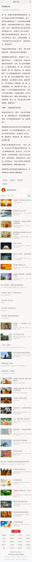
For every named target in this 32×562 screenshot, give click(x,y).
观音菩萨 (20, 538)
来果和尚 (20, 547)
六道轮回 (12, 544)
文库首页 (5, 180)
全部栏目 (12, 180)
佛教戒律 (12, 541)
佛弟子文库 (16, 1)
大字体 (11, 10)
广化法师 (28, 547)
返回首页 (10, 554)
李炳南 (4, 538)
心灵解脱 (20, 544)
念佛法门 (4, 541)
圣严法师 (12, 535)
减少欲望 (20, 541)
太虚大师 (28, 541)
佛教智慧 (28, 538)
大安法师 (20, 535)
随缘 (4, 547)
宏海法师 (12, 547)
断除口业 (4, 544)
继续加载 (16, 531)
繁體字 (7, 10)
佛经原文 (18, 554)
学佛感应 (28, 544)
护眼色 (14, 10)
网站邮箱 (22, 554)
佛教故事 (4, 535)
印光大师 (28, 535)
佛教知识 (12, 538)
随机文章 (20, 180)
